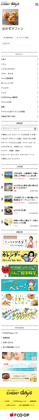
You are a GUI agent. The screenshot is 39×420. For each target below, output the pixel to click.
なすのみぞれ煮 (20, 210)
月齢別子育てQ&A (8, 116)
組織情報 (6, 338)
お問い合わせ (8, 342)
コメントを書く (23, 37)
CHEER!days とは (10, 333)
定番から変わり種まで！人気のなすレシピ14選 (26, 222)
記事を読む (9, 37)
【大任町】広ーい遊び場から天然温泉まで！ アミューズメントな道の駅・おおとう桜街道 (26, 199)
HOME (7, 401)
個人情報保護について (11, 347)
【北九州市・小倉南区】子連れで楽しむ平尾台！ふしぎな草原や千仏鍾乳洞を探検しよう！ (26, 174)
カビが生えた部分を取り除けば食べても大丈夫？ (26, 187)
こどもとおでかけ (19, 178)
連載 (3, 107)
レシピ (16, 213)
